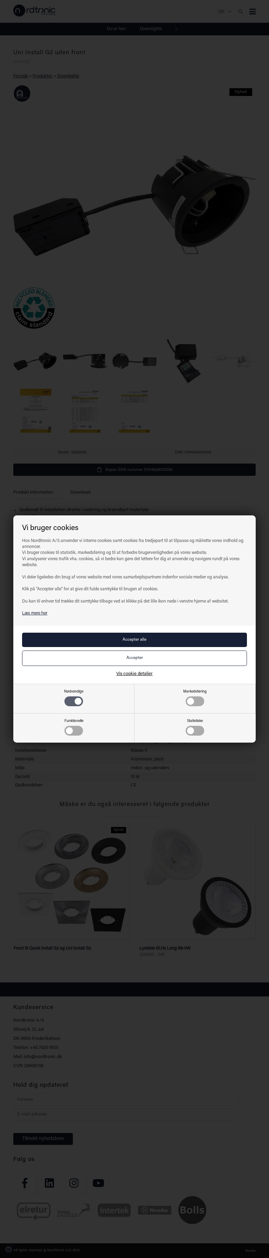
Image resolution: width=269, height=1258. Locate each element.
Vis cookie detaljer (134, 674)
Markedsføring (195, 692)
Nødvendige (73, 692)
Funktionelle (73, 721)
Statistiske (195, 721)
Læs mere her (34, 613)
